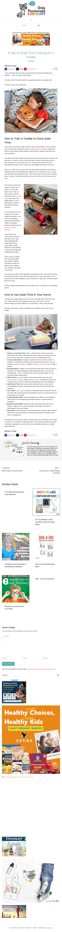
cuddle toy (35, 364)
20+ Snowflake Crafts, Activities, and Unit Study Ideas (45, 522)
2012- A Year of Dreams (44, 579)
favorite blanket (20, 364)
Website (45, 658)
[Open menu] (31, 20)
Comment (6, 636)
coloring (20, 379)
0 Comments (31, 61)
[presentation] (46, 502)
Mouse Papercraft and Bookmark (12, 469)
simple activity (34, 379)
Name (5, 658)
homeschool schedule (40, 149)
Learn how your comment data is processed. (41, 669)
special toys (49, 172)
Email (25, 658)
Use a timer (20, 390)
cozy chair (46, 364)
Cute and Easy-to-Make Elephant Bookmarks (49, 470)
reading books (12, 379)
